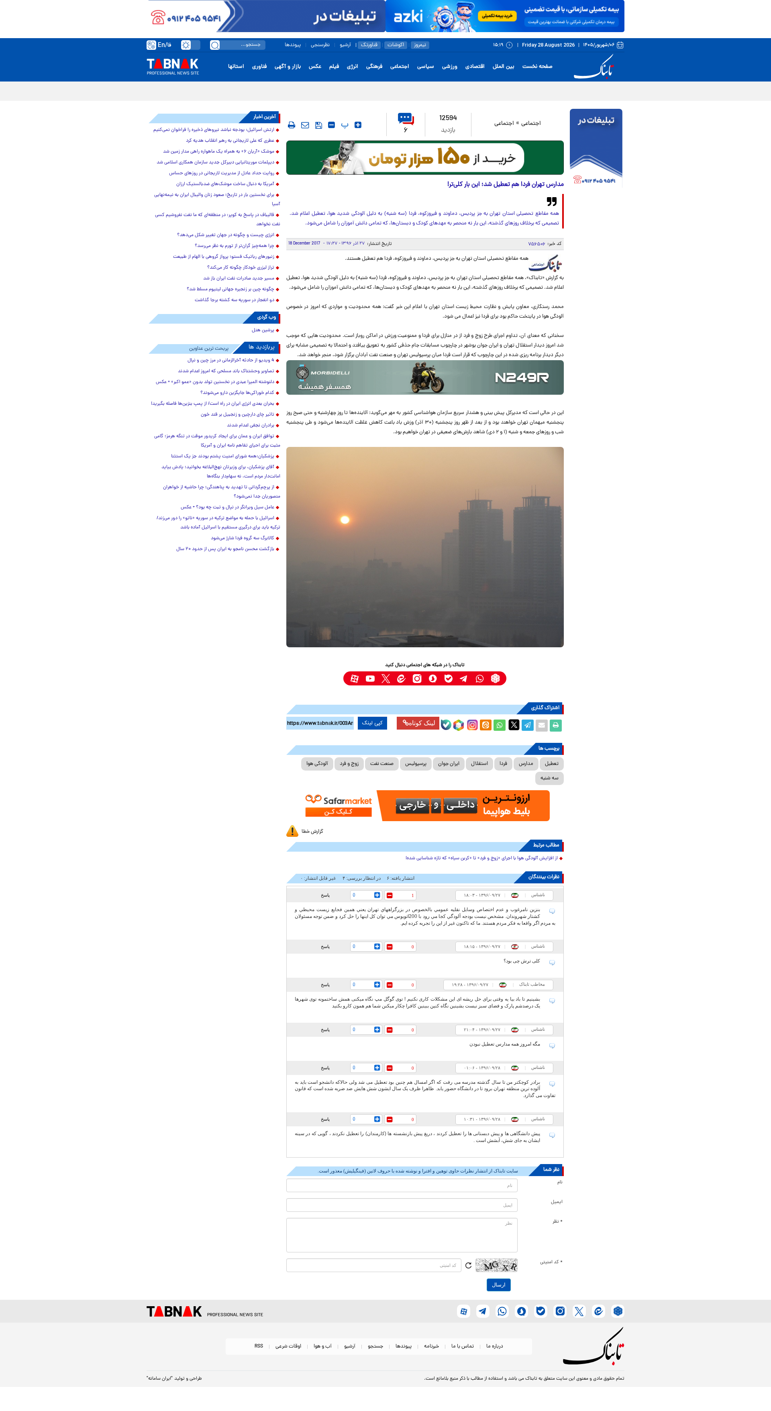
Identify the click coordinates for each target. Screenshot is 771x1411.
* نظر (558, 1221)
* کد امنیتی (551, 1262)
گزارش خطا (312, 832)
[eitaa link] (401, 678)
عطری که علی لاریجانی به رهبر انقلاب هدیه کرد (230, 141)
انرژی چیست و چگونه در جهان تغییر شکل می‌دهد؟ (225, 235)
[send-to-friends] (305, 125)
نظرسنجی (320, 45)
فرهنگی (374, 67)
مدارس (526, 764)
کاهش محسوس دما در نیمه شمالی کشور (573, 90)
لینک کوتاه (422, 723)
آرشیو (345, 45)
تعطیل (552, 764)
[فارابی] (425, 158)
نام (560, 1182)
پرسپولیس (415, 764)
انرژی (352, 67)
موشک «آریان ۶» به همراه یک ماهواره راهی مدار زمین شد (218, 151)
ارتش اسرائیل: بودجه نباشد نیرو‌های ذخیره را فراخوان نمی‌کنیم (213, 130)
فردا (503, 764)
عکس (315, 67)
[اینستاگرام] (471, 724)
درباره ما (494, 1346)
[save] (318, 125)
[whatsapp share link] (500, 726)
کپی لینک (372, 723)
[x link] (386, 678)
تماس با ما (462, 1346)
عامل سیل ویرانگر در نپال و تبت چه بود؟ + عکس (227, 507)
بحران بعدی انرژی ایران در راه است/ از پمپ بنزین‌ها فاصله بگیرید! (212, 404)
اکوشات (396, 45)
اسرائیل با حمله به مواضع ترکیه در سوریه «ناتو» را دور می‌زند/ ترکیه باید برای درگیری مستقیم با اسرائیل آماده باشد (218, 523)
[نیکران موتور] (425, 377)
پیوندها (293, 45)
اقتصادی (475, 67)
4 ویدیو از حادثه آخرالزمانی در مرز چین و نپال (231, 360)
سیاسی (425, 67)
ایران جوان (448, 764)
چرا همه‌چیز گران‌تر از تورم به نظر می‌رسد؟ (234, 246)
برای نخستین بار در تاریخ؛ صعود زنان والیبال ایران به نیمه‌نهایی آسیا (217, 200)
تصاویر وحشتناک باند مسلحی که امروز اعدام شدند (226, 371)
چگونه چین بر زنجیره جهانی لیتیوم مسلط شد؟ (230, 289)
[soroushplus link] (433, 678)
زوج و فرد (349, 764)
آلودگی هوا (317, 764)
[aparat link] (354, 678)
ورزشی (449, 67)
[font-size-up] (358, 125)
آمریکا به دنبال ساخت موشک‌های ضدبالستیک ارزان (225, 184)
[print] (291, 125)
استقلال (479, 764)
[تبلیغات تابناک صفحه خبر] (596, 149)
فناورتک (369, 45)
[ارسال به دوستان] (542, 726)
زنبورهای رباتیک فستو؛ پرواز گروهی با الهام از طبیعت (223, 257)
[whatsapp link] (480, 678)
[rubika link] (495, 678)
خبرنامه (431, 1346)
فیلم (334, 67)
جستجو (375, 1346)
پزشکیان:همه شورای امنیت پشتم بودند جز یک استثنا (222, 456)
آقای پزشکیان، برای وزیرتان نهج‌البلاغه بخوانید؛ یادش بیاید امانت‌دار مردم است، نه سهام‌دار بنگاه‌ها (220, 472)
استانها (236, 67)
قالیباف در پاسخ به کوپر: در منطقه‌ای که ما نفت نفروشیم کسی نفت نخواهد (217, 220)
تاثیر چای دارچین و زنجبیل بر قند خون (237, 414)
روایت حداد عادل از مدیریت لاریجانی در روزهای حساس (221, 173)
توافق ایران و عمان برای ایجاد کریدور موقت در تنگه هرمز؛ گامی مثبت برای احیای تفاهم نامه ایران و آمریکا (217, 441)
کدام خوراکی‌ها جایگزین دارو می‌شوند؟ (237, 393)
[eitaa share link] (485, 726)
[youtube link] (370, 678)
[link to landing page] (595, 67)
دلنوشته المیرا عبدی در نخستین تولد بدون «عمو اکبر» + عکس (215, 382)
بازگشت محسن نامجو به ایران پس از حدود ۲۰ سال (225, 549)
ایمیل (557, 1202)
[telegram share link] (528, 726)
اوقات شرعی (288, 1346)
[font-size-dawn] (331, 125)
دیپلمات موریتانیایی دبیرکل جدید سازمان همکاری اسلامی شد (215, 162)
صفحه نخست (537, 67)
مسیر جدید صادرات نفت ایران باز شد (238, 278)
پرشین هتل (263, 330)
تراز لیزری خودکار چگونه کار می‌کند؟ (240, 267)
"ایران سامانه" (160, 1378)
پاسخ (325, 895)
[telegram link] (464, 678)
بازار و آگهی (288, 67)
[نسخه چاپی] (556, 726)
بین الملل (503, 67)
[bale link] (448, 678)
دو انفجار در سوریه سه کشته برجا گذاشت (234, 300)
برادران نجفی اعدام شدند (250, 425)
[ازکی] (505, 16)
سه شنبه (550, 778)
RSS (259, 1346)
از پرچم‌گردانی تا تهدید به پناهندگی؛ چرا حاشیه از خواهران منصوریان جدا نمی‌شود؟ (221, 492)
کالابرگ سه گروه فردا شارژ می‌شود (242, 538)
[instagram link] (417, 678)
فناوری (259, 67)
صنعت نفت (382, 764)
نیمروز (420, 45)
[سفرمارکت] (425, 805)
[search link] (215, 45)
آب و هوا (323, 1346)
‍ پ (344, 124)
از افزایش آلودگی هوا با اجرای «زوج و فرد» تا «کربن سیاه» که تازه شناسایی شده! (482, 858)
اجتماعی (399, 67)
